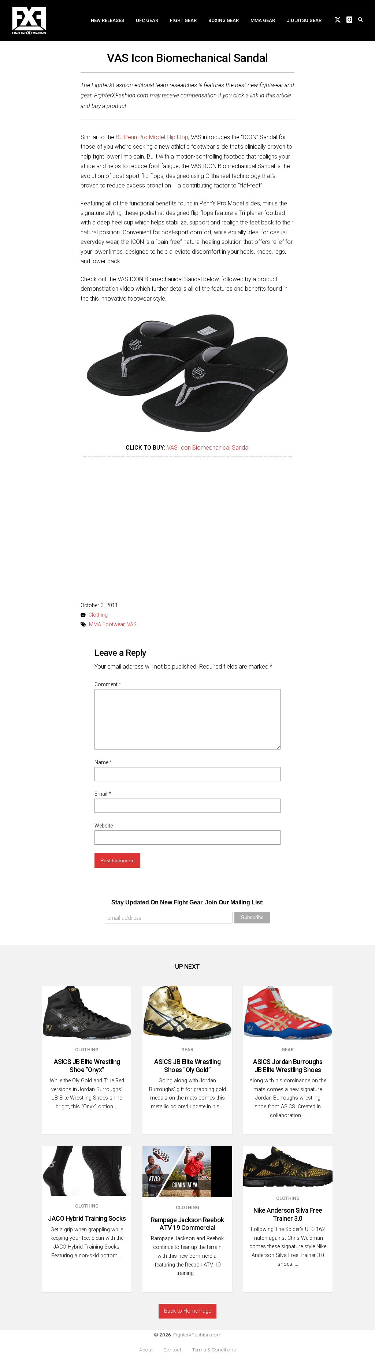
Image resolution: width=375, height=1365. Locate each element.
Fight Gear (183, 20)
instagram (352, 19)
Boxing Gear (223, 20)
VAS (132, 624)
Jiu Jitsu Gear (304, 20)
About (146, 1350)
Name (103, 762)
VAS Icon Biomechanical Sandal (208, 447)
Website (103, 826)
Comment (107, 684)
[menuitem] (107, 20)
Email (102, 794)
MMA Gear (262, 20)
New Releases (107, 20)
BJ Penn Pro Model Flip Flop (152, 137)
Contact (172, 1350)
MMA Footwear (107, 624)
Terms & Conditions (214, 1350)
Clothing (98, 615)
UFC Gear (147, 20)
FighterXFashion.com (197, 1335)
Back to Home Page (187, 1311)
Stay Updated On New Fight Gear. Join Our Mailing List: (187, 902)
